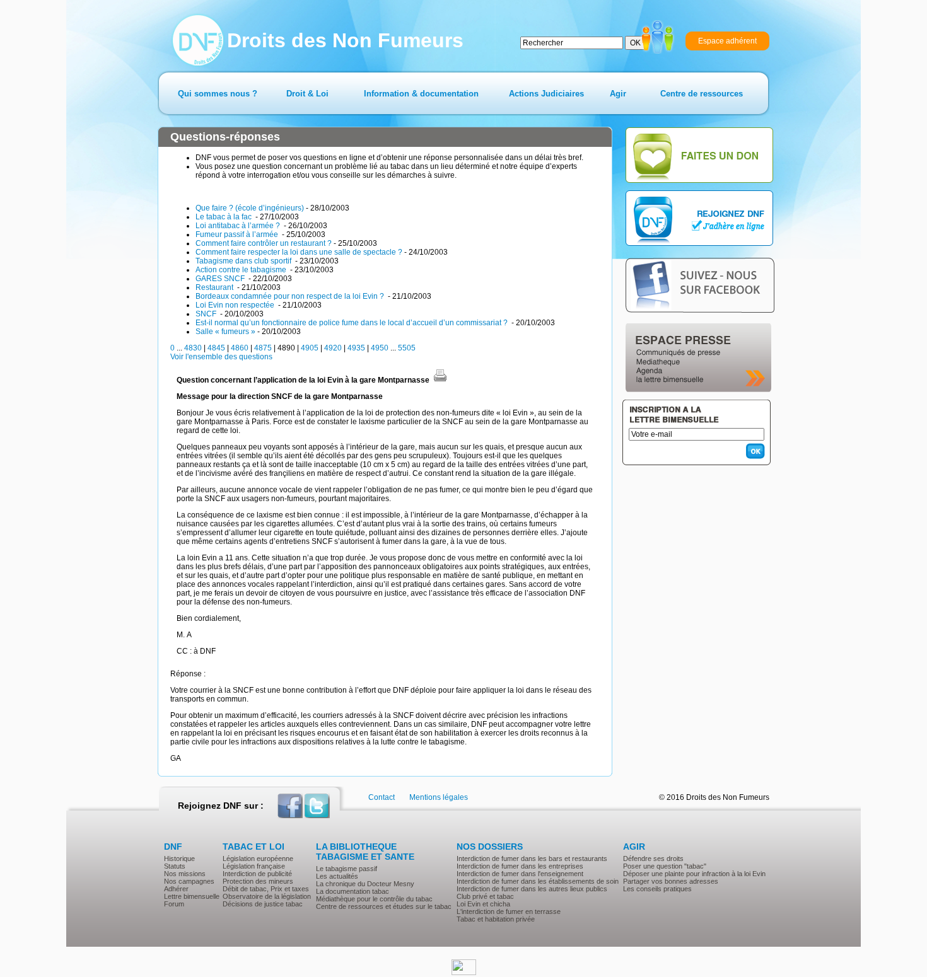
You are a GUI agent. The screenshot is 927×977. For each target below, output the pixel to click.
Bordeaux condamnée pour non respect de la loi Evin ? (290, 296)
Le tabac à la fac (224, 216)
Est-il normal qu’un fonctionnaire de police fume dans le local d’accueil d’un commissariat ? (352, 322)
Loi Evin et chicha (483, 904)
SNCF (206, 313)
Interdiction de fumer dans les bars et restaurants (532, 858)
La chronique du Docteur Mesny (365, 883)
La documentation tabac (352, 891)
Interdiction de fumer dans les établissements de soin (538, 881)
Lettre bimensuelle (191, 896)
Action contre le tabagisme (241, 269)
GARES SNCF (221, 278)
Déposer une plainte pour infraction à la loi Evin (694, 873)
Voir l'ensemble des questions (221, 356)
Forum (174, 904)
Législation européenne (258, 858)
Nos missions (185, 873)
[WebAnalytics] (464, 972)
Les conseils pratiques (657, 889)
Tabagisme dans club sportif (244, 261)
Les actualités (337, 876)
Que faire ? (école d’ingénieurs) (249, 208)
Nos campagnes (189, 881)
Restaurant (215, 287)
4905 (309, 348)
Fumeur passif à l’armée (237, 234)
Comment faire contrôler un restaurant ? (263, 243)
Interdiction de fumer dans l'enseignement (520, 873)
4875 (263, 348)
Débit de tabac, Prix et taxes (266, 889)
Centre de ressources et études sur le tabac (384, 906)
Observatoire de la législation (267, 896)
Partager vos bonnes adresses (670, 881)
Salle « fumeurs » (225, 331)
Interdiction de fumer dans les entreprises (520, 866)
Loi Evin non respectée (235, 305)
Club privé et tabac (485, 896)
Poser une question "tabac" (664, 866)
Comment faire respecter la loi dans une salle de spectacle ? (298, 252)
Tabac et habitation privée (496, 919)
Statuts (174, 866)
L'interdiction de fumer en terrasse (509, 911)
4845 (216, 348)
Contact (381, 797)
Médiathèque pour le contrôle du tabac (374, 899)
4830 (193, 348)
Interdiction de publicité (257, 873)
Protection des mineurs (258, 881)
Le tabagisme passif (346, 868)
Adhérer (176, 889)
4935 (356, 348)
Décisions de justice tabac (263, 904)
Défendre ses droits (653, 858)
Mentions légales (438, 797)
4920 (333, 348)
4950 (379, 348)
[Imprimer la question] (440, 380)
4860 (239, 348)
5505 (407, 348)
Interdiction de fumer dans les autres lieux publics (532, 889)
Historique (179, 858)
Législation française (254, 866)
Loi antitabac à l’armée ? (238, 225)
